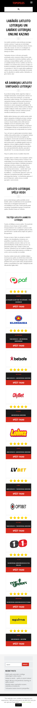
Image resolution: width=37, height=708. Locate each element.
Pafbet (18, 296)
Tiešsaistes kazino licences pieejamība (17, 688)
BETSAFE (18, 374)
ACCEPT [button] (18, 705)
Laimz (18, 448)
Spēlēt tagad (18, 306)
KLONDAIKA (18, 335)
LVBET (18, 485)
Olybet (18, 411)
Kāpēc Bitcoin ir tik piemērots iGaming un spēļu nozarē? (18, 681)
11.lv (18, 559)
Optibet (18, 522)
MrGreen (18, 598)
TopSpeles (18, 3)
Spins (18, 635)
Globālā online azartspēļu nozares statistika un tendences (15, 685)
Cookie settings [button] (26, 702)
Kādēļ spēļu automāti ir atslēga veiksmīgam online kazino (15, 675)
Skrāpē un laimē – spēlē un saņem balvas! (18, 678)
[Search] (18, 9)
